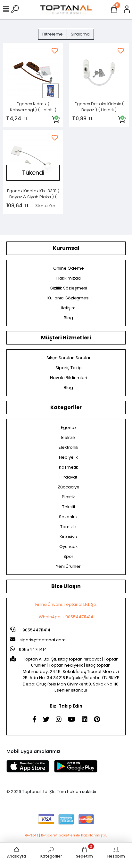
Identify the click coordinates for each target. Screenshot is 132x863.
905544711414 (32, 649)
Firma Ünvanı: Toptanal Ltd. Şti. (66, 604)
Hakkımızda (68, 278)
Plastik (68, 497)
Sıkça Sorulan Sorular (68, 358)
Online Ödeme (68, 268)
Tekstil (68, 507)
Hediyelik (68, 457)
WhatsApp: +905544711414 (66, 617)
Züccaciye (68, 487)
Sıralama (80, 34)
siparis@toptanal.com (43, 640)
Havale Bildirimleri (68, 378)
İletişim (68, 308)
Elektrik (68, 437)
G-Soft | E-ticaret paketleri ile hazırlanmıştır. (66, 835)
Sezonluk (68, 517)
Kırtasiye (68, 537)
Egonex (68, 427)
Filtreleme (52, 34)
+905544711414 (34, 630)
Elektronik (68, 447)
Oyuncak (68, 546)
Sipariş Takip (68, 368)
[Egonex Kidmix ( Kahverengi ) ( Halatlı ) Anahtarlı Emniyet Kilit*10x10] (33, 72)
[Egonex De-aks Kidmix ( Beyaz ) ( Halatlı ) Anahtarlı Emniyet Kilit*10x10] (99, 72)
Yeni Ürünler (68, 566)
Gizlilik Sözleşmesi (68, 288)
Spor (68, 556)
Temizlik (68, 527)
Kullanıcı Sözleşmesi (68, 298)
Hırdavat (68, 477)
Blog (68, 318)
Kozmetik (68, 467)
